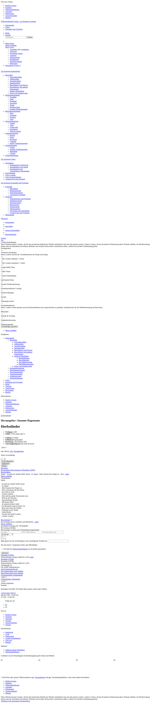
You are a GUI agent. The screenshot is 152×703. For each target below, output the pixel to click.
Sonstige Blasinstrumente (18, 109)
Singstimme (9, 163)
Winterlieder (16, 579)
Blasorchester (14, 205)
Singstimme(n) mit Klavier (19, 165)
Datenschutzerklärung (20, 549)
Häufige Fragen (10, 6)
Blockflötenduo (24, 358)
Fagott (12, 105)
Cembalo (13, 141)
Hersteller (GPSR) (28, 470)
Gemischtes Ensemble (17, 195)
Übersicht (13, 51)
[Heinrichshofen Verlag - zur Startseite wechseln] (18, 21)
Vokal (7, 380)
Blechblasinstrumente (12, 111)
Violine (12, 123)
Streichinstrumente (11, 121)
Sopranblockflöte (16, 77)
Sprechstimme (10, 173)
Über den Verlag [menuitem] (10, 10)
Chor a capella (10, 175)
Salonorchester (15, 209)
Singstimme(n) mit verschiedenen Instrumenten (19, 170)
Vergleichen (5, 463)
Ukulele (12, 153)
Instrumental (9, 338)
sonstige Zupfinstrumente (18, 149)
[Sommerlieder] (7, 575)
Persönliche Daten (16, 53)
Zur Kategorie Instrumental (10, 71)
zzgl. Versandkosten (17, 451)
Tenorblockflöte (15, 81)
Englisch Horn (15, 107)
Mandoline (13, 151)
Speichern (5, 553)
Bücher (7, 392)
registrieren (25, 49)
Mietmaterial (9, 215)
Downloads (9, 390)
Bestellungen (14, 59)
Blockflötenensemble (26, 364)
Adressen (13, 55)
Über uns (8, 640)
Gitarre (12, 147)
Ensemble (8, 187)
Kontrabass (14, 129)
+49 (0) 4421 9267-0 (8, 593)
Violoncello (14, 127)
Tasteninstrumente (11, 133)
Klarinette (13, 101)
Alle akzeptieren (14, 701)
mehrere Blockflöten (17, 91)
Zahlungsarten (15, 57)
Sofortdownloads (16, 61)
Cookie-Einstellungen (13, 638)
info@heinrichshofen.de (9, 569)
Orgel (12, 137)
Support (8, 625)
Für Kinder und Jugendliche (19, 211)
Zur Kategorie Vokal (8, 159)
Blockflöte (9, 75)
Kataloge (8, 8)
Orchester (8, 197)
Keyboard (13, 139)
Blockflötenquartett (25, 362)
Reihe (7, 384)
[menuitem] (78, 6)
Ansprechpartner (11, 16)
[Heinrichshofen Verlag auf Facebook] (6, 605)
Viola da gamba (15, 131)
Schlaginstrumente (11, 155)
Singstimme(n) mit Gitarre (19, 167)
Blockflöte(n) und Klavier (19, 85)
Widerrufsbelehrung (12, 10)
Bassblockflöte (15, 83)
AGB (7, 634)
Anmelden (14, 49)
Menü (7, 33)
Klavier (12, 135)
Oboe (12, 99)
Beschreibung (6, 470)
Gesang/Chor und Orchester (15, 179)
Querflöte (13, 97)
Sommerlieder (18, 575)
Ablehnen (4, 701)
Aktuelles (8, 12)
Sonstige (8, 386)
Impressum (9, 632)
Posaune (13, 117)
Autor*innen (9, 388)
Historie (8, 18)
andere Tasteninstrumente (19, 143)
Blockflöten (14, 189)
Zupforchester (15, 207)
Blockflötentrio (24, 360)
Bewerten (4, 468)
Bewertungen (16, 470)
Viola (12, 125)
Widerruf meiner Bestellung (15, 650)
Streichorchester (15, 203)
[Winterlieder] (6, 579)
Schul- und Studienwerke (19, 93)
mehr (67, 474)
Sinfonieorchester (16, 201)
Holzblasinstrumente (12, 95)
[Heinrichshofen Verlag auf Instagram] (6, 607)
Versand (8, 621)
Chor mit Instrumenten (13, 177)
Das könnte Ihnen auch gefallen (12, 571)
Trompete (13, 115)
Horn (11, 113)
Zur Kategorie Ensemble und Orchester (14, 183)
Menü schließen (10, 45)
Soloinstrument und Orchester (20, 199)
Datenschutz (9, 14)
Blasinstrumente (15, 191)
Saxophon (13, 103)
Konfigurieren (25, 701)
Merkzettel (13, 63)
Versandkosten (40, 677)
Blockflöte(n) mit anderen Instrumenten (19, 88)
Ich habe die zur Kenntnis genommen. (25, 549)
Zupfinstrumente (11, 145)
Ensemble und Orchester (14, 382)
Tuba (11, 119)
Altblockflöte (14, 79)
